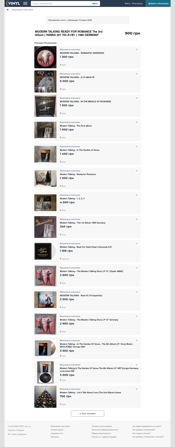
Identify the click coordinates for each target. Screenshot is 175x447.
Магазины (55, 436)
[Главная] (8, 9)
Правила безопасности (101, 433)
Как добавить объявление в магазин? (148, 436)
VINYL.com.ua (25, 426)
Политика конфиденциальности (105, 429)
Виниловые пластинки (60, 426)
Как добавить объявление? (144, 429)
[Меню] (25, 3)
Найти (95, 3)
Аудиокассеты (57, 433)
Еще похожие (88, 413)
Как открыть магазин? (142, 433)
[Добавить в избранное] (136, 49)
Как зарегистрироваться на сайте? (147, 426)
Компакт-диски (57, 429)
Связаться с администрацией (104, 436)
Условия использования (102, 426)
